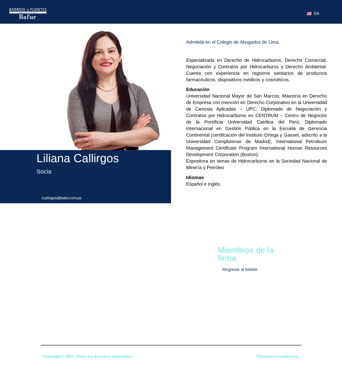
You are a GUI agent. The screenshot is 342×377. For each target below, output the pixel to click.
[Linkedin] (280, 13)
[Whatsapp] (296, 13)
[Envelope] (264, 13)
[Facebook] (272, 13)
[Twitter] (288, 13)
